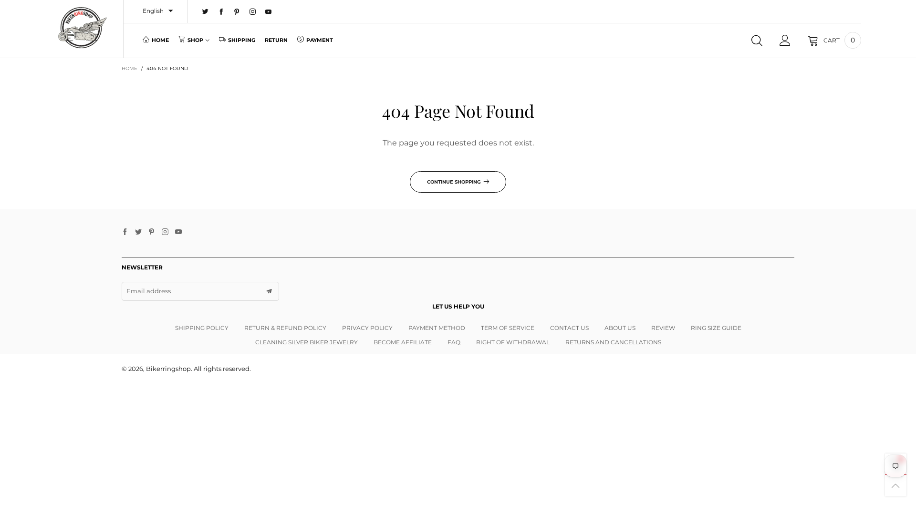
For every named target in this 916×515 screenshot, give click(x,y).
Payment (319, 40)
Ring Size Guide (716, 327)
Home (160, 40)
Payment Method (436, 327)
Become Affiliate (403, 342)
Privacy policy (367, 327)
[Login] (785, 40)
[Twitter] (205, 12)
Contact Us (569, 327)
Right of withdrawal (513, 342)
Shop (195, 40)
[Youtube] (268, 12)
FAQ (454, 342)
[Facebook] (221, 12)
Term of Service (507, 327)
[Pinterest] (237, 12)
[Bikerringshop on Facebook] (125, 232)
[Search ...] (757, 40)
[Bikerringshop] (82, 27)
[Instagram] (252, 12)
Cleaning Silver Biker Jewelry (306, 342)
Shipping (241, 40)
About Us (619, 327)
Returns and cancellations (613, 342)
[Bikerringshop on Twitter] (138, 232)
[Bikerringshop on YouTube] (178, 232)
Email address (148, 291)
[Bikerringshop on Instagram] (165, 232)
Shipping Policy (202, 327)
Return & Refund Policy (285, 327)
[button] (269, 291)
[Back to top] (895, 485)
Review (663, 327)
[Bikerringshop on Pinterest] (151, 232)
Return (276, 40)
